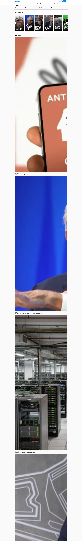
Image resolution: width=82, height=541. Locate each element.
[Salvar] (23, 17)
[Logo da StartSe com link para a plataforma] (17, 1)
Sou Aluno (59, 1)
